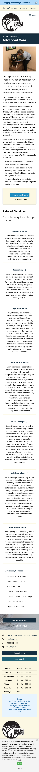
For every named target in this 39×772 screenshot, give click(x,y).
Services (13, 36)
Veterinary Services (14, 571)
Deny (20, 768)
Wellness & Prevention (16, 576)
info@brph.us (11, 647)
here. (19, 760)
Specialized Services (17, 601)
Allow (20, 764)
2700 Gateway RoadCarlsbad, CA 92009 (21, 635)
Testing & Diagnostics (16, 581)
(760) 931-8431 (19, 199)
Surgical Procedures (15, 606)
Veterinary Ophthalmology (20, 596)
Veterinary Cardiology (18, 591)
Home (5, 36)
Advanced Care (13, 586)
